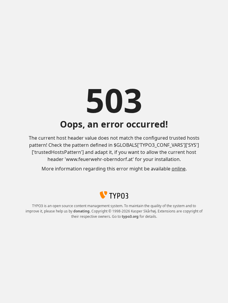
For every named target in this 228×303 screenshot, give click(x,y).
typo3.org (130, 216)
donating (81, 211)
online (179, 168)
